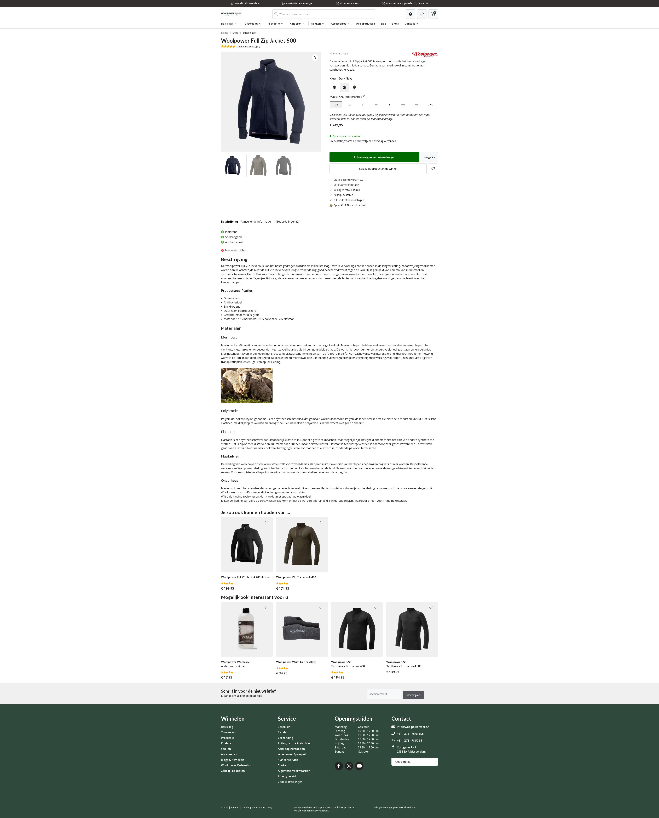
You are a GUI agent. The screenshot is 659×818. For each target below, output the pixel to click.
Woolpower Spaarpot (292, 754)
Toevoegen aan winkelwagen (376, 157)
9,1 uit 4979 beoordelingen (299, 3)
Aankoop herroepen (291, 749)
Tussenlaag (250, 23)
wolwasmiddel (302, 496)
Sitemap (235, 807)
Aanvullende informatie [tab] (256, 221)
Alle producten (365, 23)
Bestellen (284, 727)
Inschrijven (413, 695)
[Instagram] (349, 766)
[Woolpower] (425, 56)
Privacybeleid (287, 776)
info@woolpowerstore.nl (413, 727)
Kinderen (295, 23)
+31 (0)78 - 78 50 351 (410, 740)
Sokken (316, 23)
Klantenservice (288, 760)
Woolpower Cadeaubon (236, 765)
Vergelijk (429, 157)
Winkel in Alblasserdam (247, 3)
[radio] (334, 87)
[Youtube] (359, 766)
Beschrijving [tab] (229, 221)
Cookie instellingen (290, 782)
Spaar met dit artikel (350, 205)
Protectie (274, 23)
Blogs (395, 23)
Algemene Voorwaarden (294, 771)
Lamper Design (265, 807)
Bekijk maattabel (353, 96)
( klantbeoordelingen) (248, 46)
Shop (235, 32)
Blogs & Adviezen (232, 760)
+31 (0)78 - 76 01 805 (410, 734)
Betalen (283, 732)
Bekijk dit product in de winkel (378, 169)
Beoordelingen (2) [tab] (287, 221)
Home (224, 32)
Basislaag (227, 23)
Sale (383, 23)
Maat (333, 97)
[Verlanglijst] (410, 14)
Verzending (285, 738)
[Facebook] (339, 766)
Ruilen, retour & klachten (294, 743)
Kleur (333, 78)
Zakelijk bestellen (233, 771)
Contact (409, 23)
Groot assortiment (349, 3)
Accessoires (338, 23)
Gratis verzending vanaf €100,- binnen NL (407, 3)
